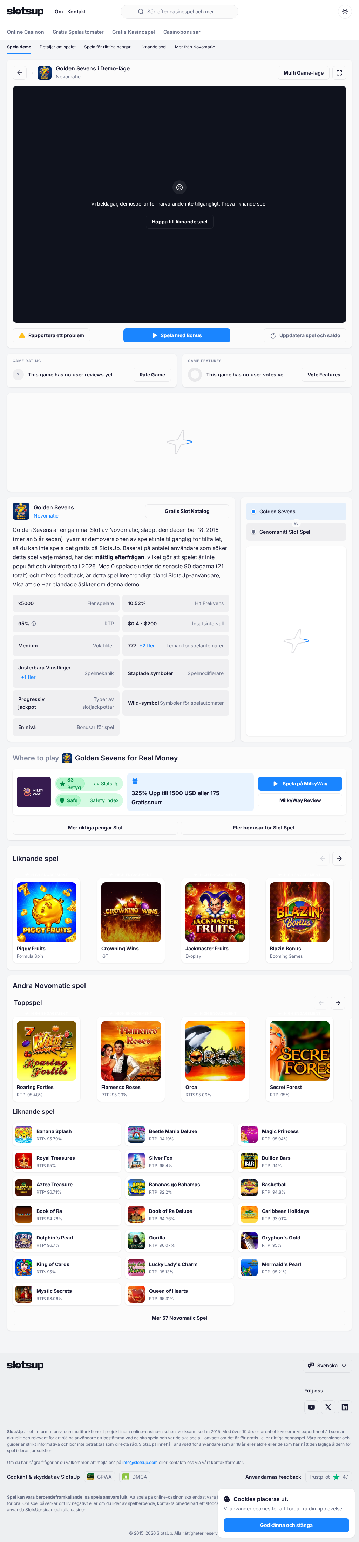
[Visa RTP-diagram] (33, 623)
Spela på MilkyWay (305, 783)
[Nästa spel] (339, 859)
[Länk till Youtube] (311, 1407)
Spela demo (19, 46)
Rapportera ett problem (56, 335)
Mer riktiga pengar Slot (95, 828)
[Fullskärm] (339, 73)
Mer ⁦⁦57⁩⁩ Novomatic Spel (179, 1318)
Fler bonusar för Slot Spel (263, 828)
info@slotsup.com (140, 1462)
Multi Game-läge (304, 73)
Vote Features (323, 374)
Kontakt (76, 11)
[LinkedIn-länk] (345, 1407)
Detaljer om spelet (58, 46)
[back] (20, 73)
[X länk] (328, 1407)
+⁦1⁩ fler (28, 677)
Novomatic (46, 516)
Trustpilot (329, 1477)
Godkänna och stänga (286, 1525)
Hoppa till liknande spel (180, 221)
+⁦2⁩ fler (147, 645)
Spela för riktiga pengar (107, 46)
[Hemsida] (25, 11)
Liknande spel (153, 46)
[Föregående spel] (323, 859)
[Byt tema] (345, 12)
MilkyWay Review (300, 800)
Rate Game (152, 374)
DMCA (139, 1477)
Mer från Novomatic (195, 46)
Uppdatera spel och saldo (309, 335)
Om (59, 11)
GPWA (104, 1477)
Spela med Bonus (181, 335)
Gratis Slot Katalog (187, 511)
